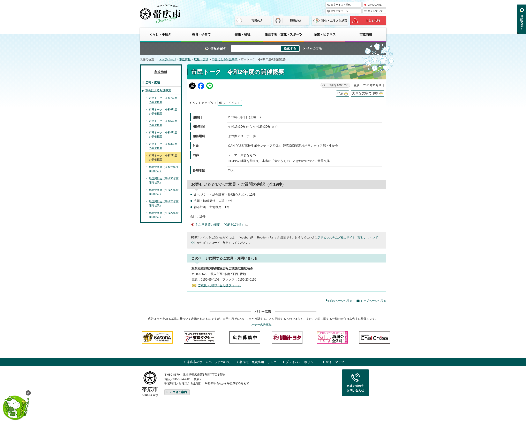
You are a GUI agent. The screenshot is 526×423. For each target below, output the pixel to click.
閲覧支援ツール (339, 11)
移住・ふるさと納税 (334, 20)
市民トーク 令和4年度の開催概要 (163, 134)
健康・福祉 (242, 34)
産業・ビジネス (325, 34)
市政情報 (366, 34)
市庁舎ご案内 (178, 392)
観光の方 (296, 20)
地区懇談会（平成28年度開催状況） (164, 203)
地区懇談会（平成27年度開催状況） (164, 215)
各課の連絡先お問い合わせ (355, 388)
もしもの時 (373, 20)
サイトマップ (375, 11)
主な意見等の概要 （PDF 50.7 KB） (220, 224)
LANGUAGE (375, 4)
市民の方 (257, 20)
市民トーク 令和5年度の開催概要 (163, 123)
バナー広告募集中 (263, 324)
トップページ (167, 59)
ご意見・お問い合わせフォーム (219, 285)
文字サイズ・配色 (341, 4)
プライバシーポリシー (301, 362)
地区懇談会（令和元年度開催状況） (163, 169)
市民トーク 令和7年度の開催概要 (163, 100)
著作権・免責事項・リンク (257, 362)
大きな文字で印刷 (365, 93)
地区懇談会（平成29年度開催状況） (164, 192)
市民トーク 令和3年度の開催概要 (163, 146)
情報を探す (218, 48)
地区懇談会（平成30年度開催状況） (164, 180)
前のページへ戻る (340, 300)
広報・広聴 (201, 59)
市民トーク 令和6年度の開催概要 (163, 111)
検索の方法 (314, 48)
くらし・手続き (160, 34)
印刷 (340, 93)
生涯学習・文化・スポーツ (283, 34)
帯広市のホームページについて (208, 362)
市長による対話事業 (225, 59)
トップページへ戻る (373, 300)
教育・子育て (201, 34)
